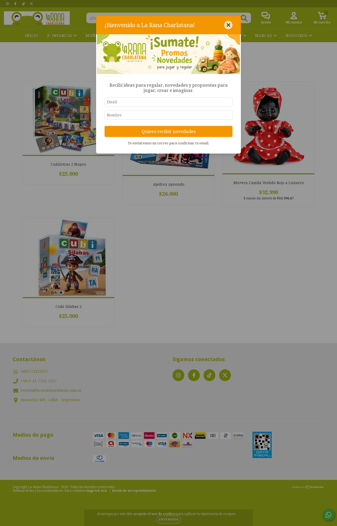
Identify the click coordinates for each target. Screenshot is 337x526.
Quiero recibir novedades (169, 131)
